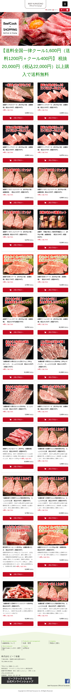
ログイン (56, 9)
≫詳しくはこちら (8, 110)
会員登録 (49, 9)
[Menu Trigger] (64, 3)
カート (65, 9)
